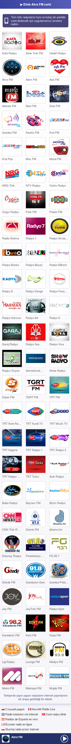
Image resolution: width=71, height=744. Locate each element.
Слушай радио (14, 709)
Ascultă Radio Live (43, 709)
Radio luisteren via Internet (21, 714)
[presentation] (64, 738)
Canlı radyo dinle (55, 714)
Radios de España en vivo (21, 719)
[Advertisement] (35, 728)
